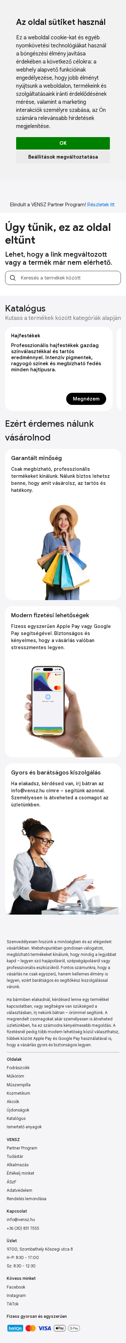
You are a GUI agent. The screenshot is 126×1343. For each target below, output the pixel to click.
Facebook (16, 1287)
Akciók (13, 1101)
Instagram (16, 1295)
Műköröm (15, 1076)
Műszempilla (19, 1084)
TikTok (12, 1303)
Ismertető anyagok (24, 1126)
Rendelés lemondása (26, 1198)
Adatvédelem (19, 1190)
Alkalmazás (18, 1164)
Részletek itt (101, 205)
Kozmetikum (18, 1093)
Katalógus (16, 1118)
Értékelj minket (20, 1173)
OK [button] (63, 143)
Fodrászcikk (18, 1067)
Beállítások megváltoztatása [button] (63, 157)
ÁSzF (11, 1181)
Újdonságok (18, 1110)
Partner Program (22, 1147)
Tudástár (15, 1156)
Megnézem (86, 399)
